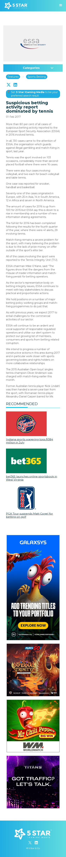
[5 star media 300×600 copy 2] (33, 536)
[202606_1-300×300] (33, 701)
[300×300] (33, 645)
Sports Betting (37, 76)
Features (13, 76)
